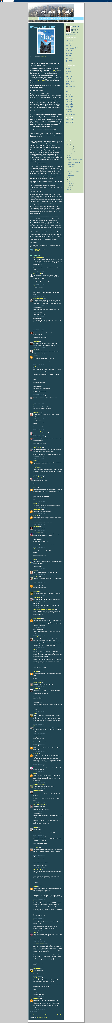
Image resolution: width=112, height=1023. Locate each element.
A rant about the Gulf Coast (74, 170)
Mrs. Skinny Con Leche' (39, 637)
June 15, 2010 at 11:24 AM (39, 899)
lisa (34, 649)
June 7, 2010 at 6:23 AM (38, 271)
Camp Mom (70, 168)
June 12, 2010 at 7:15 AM (39, 635)
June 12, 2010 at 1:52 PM (39, 724)
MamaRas (35, 688)
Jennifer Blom (69, 78)
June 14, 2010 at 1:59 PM (39, 855)
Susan (35, 503)
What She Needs (69, 122)
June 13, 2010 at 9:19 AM (39, 771)
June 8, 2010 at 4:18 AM (38, 411)
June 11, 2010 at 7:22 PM (39, 574)
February (70, 183)
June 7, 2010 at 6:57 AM (38, 305)
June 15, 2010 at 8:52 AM (39, 885)
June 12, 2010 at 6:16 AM (39, 607)
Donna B (35, 671)
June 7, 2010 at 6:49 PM (38, 364)
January (70, 185)
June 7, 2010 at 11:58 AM (39, 353)
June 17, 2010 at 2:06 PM (39, 967)
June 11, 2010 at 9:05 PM (39, 595)
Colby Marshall (69, 112)
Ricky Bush (36, 526)
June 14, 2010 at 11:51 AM (39, 846)
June (69, 157)
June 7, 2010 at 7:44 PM (38, 385)
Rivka (34, 584)
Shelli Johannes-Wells (70, 86)
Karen (34, 405)
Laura (34, 487)
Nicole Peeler (69, 99)
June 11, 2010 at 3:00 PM (39, 501)
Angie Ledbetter (37, 447)
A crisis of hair (71, 166)
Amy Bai (67, 83)
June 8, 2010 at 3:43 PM (38, 435)
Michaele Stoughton (38, 784)
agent (34, 250)
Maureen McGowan (38, 431)
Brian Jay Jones (69, 104)
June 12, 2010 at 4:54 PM (39, 751)
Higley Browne (37, 532)
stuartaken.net (37, 618)
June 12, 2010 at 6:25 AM (39, 617)
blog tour (38, 250)
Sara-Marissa (36, 412)
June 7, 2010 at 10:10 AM (39, 347)
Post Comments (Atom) (41, 1017)
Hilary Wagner (69, 70)
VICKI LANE (43, 57)
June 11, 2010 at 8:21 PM (39, 582)
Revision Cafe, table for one (74, 162)
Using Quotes (71, 175)
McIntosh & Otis (69, 40)
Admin (35, 886)
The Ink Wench (69, 88)
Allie (33, 80)
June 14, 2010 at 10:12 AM (39, 835)
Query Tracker (69, 42)
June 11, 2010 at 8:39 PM (39, 590)
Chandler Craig (69, 94)
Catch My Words (37, 766)
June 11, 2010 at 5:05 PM (39, 538)
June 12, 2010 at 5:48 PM (39, 764)
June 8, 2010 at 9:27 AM (38, 429)
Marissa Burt (68, 80)
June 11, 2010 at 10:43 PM (39, 601)
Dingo (34, 366)
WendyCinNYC (36, 330)
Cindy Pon (68, 91)
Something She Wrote (70, 114)
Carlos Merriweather (38, 943)
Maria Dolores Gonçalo (39, 804)
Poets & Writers (69, 58)
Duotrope (68, 52)
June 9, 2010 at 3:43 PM (38, 466)
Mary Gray (36, 576)
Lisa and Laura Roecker (71, 81)
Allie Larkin (68, 98)
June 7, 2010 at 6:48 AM (38, 284)
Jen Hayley (68, 71)
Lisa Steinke (36, 900)
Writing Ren (68, 84)
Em (34, 355)
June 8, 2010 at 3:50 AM (38, 403)
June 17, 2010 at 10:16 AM (39, 930)
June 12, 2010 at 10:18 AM (39, 711)
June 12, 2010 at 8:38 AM (39, 681)
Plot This (68, 68)
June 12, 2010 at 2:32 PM (39, 733)
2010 (68, 144)
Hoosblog (68, 66)
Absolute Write (69, 61)
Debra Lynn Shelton (38, 298)
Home (46, 1014)
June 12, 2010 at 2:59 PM (39, 744)
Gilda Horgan (36, 977)
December (70, 146)
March (70, 181)
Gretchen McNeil (69, 106)
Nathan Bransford (69, 60)
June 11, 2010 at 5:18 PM (39, 547)
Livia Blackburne (37, 509)
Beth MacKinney (37, 477)
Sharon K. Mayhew (38, 436)
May (69, 177)
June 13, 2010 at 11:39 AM (39, 782)
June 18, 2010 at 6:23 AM (39, 996)
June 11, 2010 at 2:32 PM (39, 486)
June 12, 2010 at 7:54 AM (39, 647)
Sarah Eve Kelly (69, 76)
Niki (34, 285)
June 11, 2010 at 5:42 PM (39, 558)
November (70, 148)
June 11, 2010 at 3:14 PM (39, 507)
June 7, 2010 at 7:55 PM (38, 394)
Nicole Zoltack (37, 682)
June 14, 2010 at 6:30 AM (39, 811)
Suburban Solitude (70, 121)
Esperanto (36, 341)
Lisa (34, 349)
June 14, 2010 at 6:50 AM (39, 826)
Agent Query (68, 55)
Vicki (34, 932)
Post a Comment (33, 1011)
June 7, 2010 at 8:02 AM (38, 340)
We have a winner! (72, 164)
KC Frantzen (36, 919)
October (70, 149)
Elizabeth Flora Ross (38, 548)
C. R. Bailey (36, 847)
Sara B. (35, 827)
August (70, 153)
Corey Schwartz (69, 75)
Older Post (59, 1014)
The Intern (68, 38)
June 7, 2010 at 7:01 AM (38, 329)
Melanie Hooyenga (38, 395)
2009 (68, 187)
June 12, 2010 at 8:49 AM (39, 686)
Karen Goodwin (37, 869)
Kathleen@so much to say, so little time (43, 609)
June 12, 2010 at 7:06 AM (39, 627)
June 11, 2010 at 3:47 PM (39, 513)
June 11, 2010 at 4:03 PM (39, 524)
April (69, 179)
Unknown (35, 515)
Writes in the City (56, 11)
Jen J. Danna (36, 790)
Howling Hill (36, 968)
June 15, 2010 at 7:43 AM (39, 867)
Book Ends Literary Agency (72, 47)
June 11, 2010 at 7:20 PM (39, 568)
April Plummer (37, 273)
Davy (34, 773)
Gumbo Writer (69, 109)
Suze (34, 713)
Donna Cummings (38, 257)
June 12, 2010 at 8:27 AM (39, 670)
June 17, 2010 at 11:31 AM (39, 941)
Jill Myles (68, 73)
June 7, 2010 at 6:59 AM (38, 316)
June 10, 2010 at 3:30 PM (39, 475)
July (69, 155)
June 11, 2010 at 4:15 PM (39, 530)
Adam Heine (36, 597)
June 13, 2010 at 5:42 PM (39, 802)
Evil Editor (68, 57)
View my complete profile (71, 34)
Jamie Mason (69, 101)
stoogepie (36, 467)
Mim (34, 570)
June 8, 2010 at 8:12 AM (38, 418)
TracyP (35, 746)
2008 (68, 189)
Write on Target (69, 111)
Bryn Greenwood (69, 96)
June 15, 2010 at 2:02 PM (39, 918)
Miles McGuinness (38, 836)
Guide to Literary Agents (71, 48)
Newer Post (32, 1014)
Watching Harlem (69, 119)
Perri (34, 559)
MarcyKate (36, 591)
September (71, 151)
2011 (68, 142)
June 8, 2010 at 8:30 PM (38, 446)
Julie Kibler (36, 725)
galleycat (68, 43)
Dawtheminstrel (69, 89)
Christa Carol (68, 93)
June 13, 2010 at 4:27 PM (39, 788)
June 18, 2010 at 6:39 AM (39, 1009)
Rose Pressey (69, 103)
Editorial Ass (68, 45)
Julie (34, 460)
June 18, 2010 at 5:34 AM (39, 976)
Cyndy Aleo (36, 998)
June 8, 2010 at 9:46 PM (38, 458)
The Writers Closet (70, 108)
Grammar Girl (69, 50)
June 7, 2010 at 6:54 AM (38, 296)
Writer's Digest (69, 53)
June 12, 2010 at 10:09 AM (39, 701)
